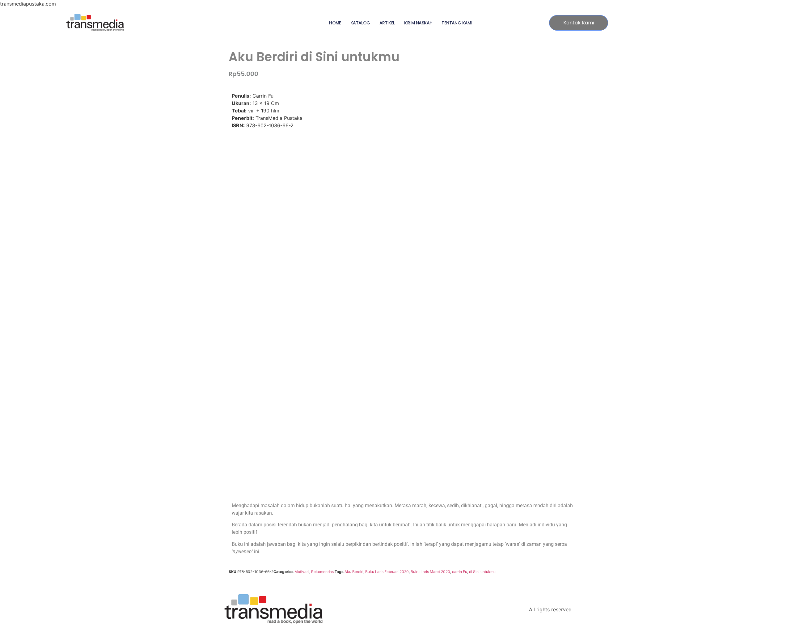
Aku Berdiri (354, 571)
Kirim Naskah (418, 23)
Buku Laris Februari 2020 (387, 571)
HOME (335, 23)
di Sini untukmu (482, 571)
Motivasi (301, 571)
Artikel (387, 23)
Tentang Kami (457, 23)
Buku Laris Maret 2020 (430, 571)
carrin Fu (459, 571)
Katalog (360, 23)
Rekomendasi (323, 571)
